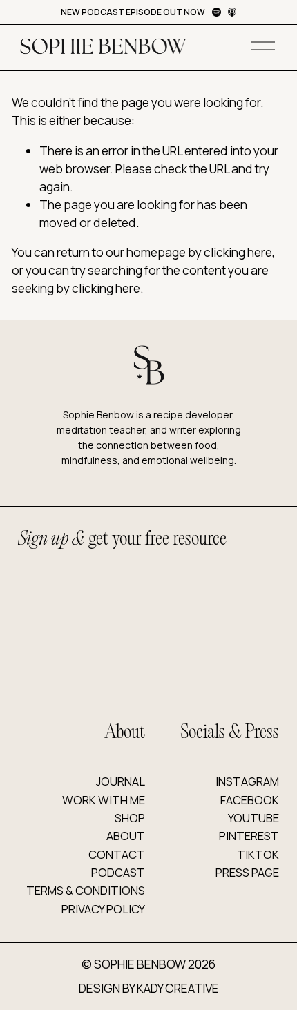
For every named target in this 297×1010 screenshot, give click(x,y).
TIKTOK (258, 854)
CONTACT (116, 854)
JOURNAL (120, 781)
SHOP (130, 818)
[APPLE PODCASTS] (232, 12)
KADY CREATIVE (178, 988)
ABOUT (125, 836)
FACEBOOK (249, 800)
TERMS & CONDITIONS (85, 890)
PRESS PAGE (247, 872)
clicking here (238, 252)
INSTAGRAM (247, 781)
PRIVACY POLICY (103, 909)
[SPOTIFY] (216, 12)
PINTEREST (249, 836)
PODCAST (118, 872)
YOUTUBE (253, 818)
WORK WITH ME (103, 800)
